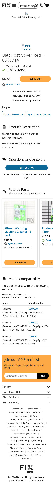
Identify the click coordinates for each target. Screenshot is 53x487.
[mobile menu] (14, 5)
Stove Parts (12, 444)
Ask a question (26, 167)
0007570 (33, 308)
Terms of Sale (36, 480)
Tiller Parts (26, 458)
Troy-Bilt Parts (17, 430)
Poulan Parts (38, 426)
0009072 (33, 322)
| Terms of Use (17, 480)
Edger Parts (36, 455)
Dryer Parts (35, 440)
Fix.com (7, 386)
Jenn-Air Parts (34, 419)
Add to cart (35, 78)
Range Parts (38, 444)
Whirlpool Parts (33, 430)
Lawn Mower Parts (16, 451)
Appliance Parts (34, 448)
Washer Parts (35, 437)
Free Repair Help (12, 391)
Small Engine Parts (35, 451)
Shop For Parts (11, 397)
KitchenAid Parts (13, 423)
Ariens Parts (33, 408)
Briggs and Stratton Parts (19, 412)
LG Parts (27, 423)
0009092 (33, 336)
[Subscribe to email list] (43, 376)
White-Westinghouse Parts (25, 433)
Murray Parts (24, 426)
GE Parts (33, 416)
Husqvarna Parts (18, 419)
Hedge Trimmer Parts (19, 455)
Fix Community (11, 402)
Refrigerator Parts (19, 440)
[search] (36, 5)
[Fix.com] (6, 5)
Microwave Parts (17, 448)
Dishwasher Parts (18, 437)
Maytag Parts (39, 423)
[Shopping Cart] (46, 5)
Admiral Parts (18, 408)
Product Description (13, 114)
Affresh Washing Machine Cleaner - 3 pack (17, 232)
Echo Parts (37, 412)
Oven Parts (25, 444)
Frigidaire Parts (20, 416)
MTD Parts (11, 426)
